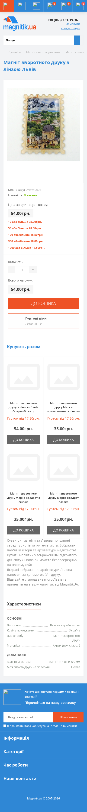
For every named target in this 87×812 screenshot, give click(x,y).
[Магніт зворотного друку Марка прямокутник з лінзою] (63, 379)
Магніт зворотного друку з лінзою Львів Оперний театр (23, 407)
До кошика (43, 303)
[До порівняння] (38, 461)
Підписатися (68, 717)
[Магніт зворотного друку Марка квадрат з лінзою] (23, 469)
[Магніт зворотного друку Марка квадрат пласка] (63, 469)
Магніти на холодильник (43, 52)
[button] (36, 6)
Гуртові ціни (36, 318)
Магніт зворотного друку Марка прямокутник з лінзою (63, 407)
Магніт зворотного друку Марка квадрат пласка (63, 498)
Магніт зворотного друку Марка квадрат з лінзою (23, 498)
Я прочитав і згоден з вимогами (42, 726)
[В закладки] (38, 454)
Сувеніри (15, 52)
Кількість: (15, 262)
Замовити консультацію (70, 26)
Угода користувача (36, 726)
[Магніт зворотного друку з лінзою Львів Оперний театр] (23, 379)
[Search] (77, 40)
